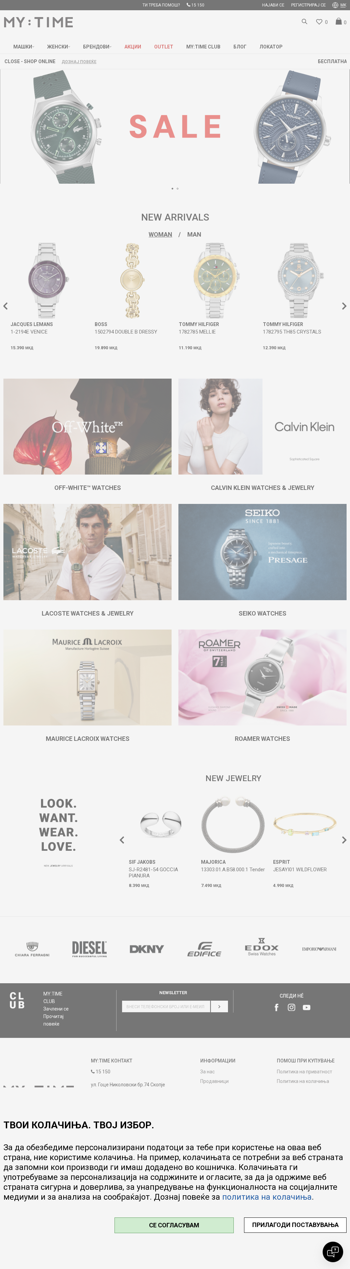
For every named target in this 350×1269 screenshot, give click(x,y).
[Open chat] (333, 1252)
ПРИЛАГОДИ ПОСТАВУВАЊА (295, 1224)
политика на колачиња (267, 1197)
